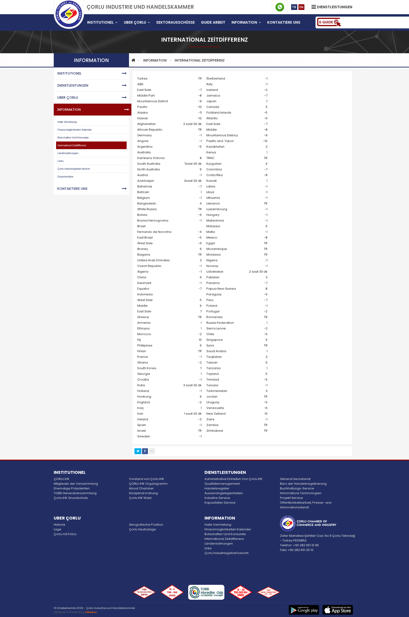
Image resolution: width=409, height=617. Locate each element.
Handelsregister (216, 488)
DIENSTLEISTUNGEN (72, 85)
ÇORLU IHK (61, 479)
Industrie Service (217, 498)
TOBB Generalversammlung (75, 493)
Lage (57, 529)
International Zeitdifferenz (72, 145)
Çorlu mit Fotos (65, 534)
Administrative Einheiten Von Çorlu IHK (233, 479)
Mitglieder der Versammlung (76, 483)
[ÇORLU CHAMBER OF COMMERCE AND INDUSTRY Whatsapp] (280, 7)
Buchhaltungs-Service (297, 488)
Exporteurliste (65, 176)
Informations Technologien (300, 493)
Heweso (91, 612)
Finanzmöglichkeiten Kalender (75, 129)
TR (294, 7)
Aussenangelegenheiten (223, 493)
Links (61, 161)
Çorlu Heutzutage (142, 529)
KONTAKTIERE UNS (72, 188)
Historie (59, 524)
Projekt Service (291, 498)
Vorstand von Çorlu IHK (146, 479)
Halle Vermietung (67, 121)
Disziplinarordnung (143, 493)
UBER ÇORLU (67, 97)
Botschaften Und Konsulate (73, 137)
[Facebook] (145, 451)
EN (301, 7)
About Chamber (141, 488)
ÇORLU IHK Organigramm (148, 483)
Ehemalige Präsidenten (72, 488)
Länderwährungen (68, 153)
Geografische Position (146, 524)
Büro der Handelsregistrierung (303, 483)
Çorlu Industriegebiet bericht (74, 168)
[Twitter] (137, 451)
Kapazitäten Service (220, 502)
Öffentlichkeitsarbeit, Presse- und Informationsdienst (305, 505)
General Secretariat (295, 479)
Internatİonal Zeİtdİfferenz (200, 60)
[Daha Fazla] (152, 451)
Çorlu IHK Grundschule (71, 498)
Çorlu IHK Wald (140, 498)
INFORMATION (155, 60)
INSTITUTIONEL (69, 73)
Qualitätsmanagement (222, 483)
